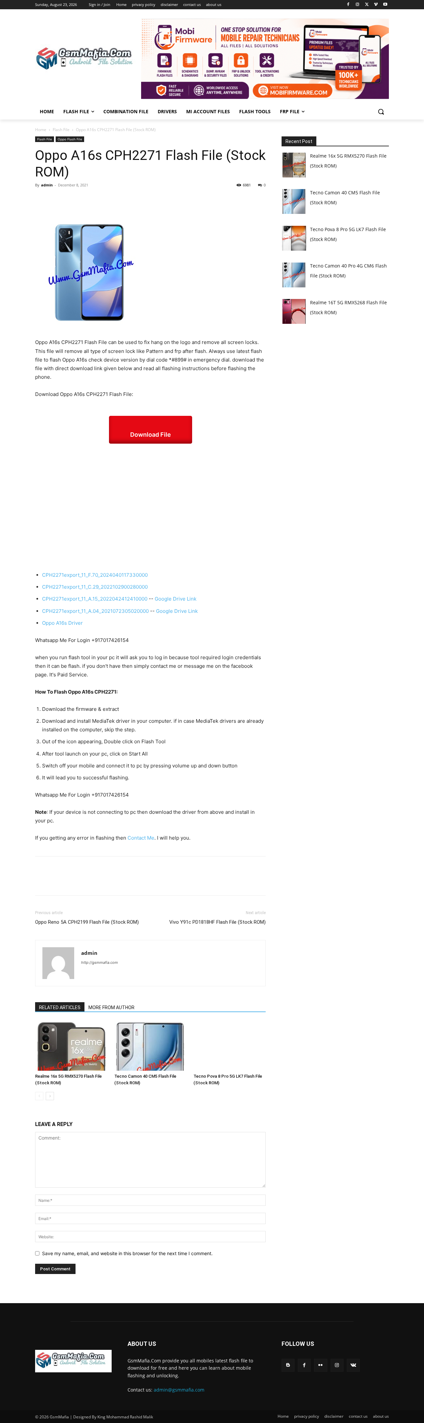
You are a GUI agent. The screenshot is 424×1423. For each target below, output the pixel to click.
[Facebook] (348, 5)
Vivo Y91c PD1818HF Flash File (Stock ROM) (217, 922)
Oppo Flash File (70, 139)
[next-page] (50, 1096)
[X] (367, 5)
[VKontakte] (353, 1365)
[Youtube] (385, 5)
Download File (150, 434)
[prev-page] (39, 1096)
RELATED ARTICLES (59, 1007)
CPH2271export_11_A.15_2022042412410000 (94, 599)
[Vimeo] (376, 5)
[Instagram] (357, 5)
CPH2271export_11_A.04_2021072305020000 (95, 611)
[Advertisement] (150, 507)
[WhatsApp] (87, 200)
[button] (381, 112)
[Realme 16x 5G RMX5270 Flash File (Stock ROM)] (71, 1046)
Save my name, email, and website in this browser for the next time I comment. (127, 1253)
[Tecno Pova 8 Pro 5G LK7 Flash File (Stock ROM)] (229, 1046)
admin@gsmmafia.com (179, 1390)
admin (47, 184)
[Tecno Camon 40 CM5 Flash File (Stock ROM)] (150, 1046)
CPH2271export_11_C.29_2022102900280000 (95, 587)
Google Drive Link (175, 599)
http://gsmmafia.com (99, 962)
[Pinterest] (72, 200)
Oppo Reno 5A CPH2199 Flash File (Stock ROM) (87, 922)
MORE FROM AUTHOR (111, 1007)
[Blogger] (288, 1365)
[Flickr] (320, 1365)
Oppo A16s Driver (62, 623)
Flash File (61, 129)
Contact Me (141, 838)
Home (40, 129)
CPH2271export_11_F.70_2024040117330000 (95, 575)
